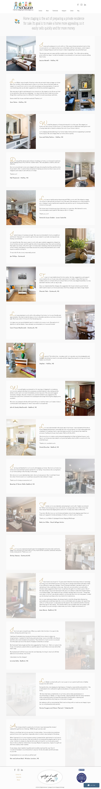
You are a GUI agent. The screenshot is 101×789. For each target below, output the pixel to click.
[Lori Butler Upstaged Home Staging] (85, 4)
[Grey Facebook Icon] (78, 4)
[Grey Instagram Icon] (81, 4)
